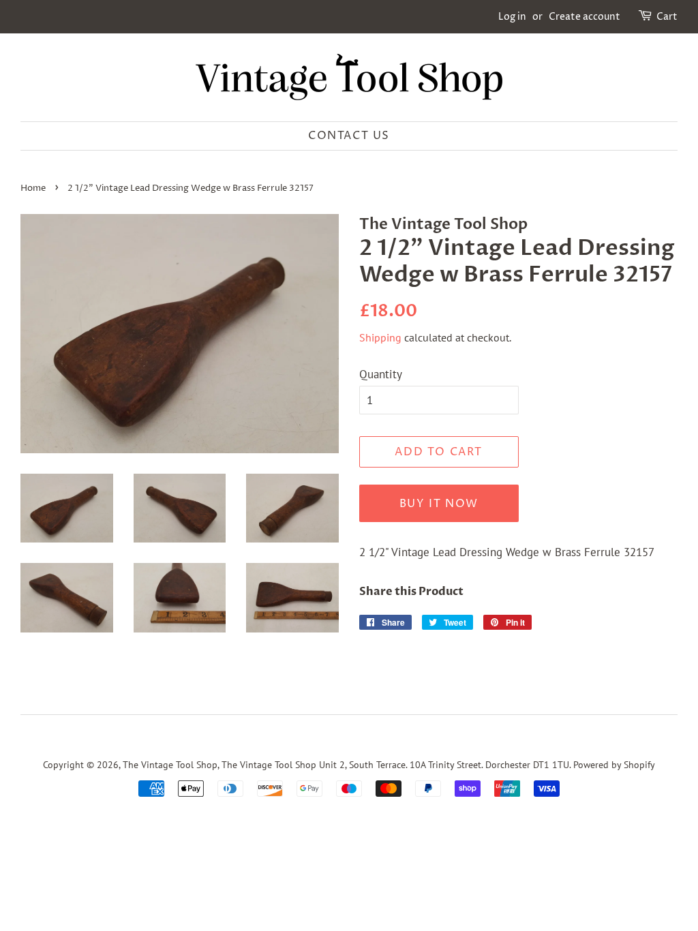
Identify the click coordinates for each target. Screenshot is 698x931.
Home (33, 188)
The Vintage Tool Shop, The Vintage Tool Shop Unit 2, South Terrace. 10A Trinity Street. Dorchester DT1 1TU (346, 764)
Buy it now (439, 503)
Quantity (380, 374)
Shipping (380, 337)
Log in (512, 16)
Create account (584, 16)
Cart (667, 16)
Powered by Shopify (614, 764)
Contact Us (349, 135)
